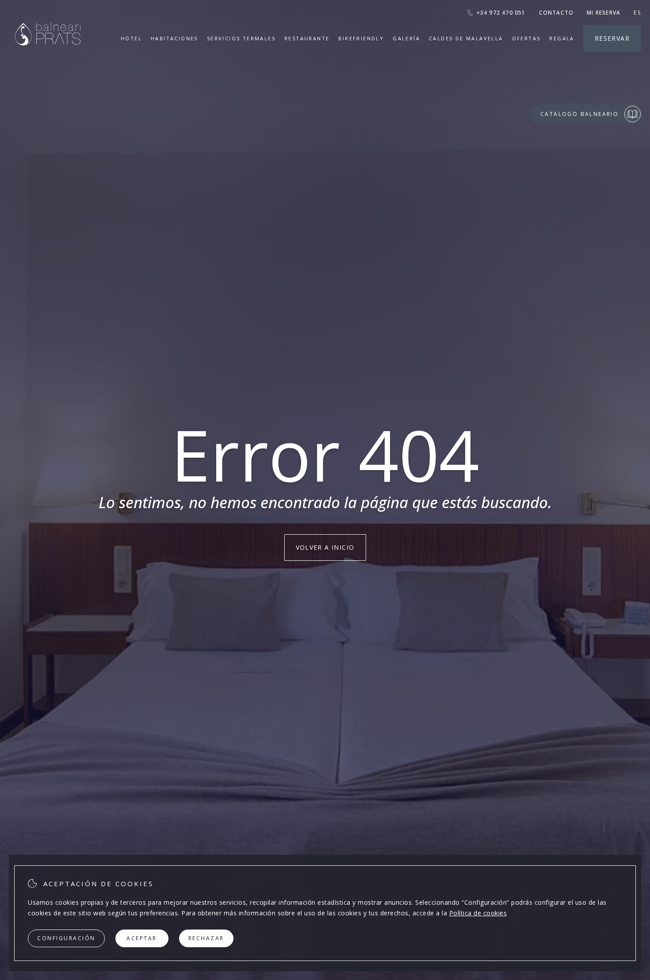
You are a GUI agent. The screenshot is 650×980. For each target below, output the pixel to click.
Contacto (556, 12)
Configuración (66, 938)
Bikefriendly (361, 38)
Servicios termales (241, 38)
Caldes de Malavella (466, 38)
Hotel (131, 38)
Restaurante (306, 38)
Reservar (612, 38)
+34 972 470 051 (501, 12)
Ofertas (526, 38)
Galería (406, 38)
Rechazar (206, 938)
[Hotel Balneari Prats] (47, 56)
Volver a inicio (325, 547)
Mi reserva (603, 12)
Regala (561, 38)
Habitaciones (174, 38)
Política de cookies (478, 913)
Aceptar (141, 938)
